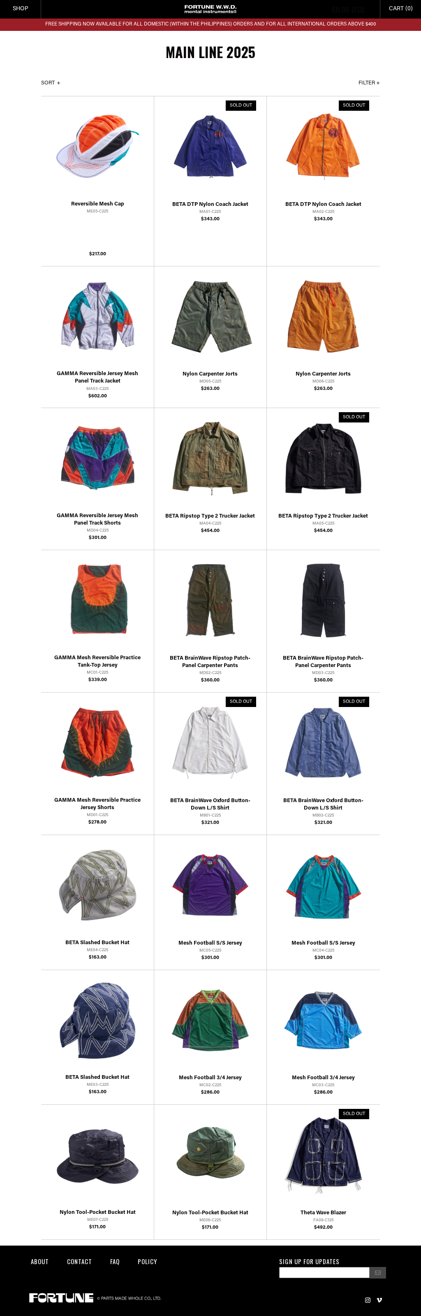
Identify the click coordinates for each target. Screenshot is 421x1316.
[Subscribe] (378, 1273)
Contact (79, 1261)
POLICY (147, 1261)
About (40, 1261)
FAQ (115, 1261)
